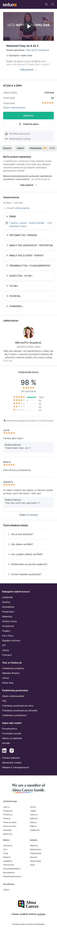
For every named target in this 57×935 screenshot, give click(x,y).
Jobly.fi (6, 890)
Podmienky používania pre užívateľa (19, 710)
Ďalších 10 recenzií (28, 515)
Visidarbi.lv (7, 861)
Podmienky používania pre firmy (17, 705)
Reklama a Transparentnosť (15, 767)
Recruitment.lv (9, 872)
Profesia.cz (7, 814)
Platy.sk (33, 826)
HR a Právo (8, 635)
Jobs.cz (6, 807)
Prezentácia (8, 611)
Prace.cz (6, 818)
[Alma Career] (28, 904)
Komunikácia (8, 607)
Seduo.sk (34, 818)
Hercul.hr (33, 857)
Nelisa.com (7, 834)
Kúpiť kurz (28, 115)
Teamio (33, 811)
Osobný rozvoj (9, 621)
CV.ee (5, 853)
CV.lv (5, 849)
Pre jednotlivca (9, 728)
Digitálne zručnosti (11, 640)
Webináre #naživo (11, 673)
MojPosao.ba (35, 849)
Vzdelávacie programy (13, 668)
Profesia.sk (7, 811)
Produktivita (8, 626)
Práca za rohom (9, 822)
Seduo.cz (34, 814)
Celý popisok (26, 69)
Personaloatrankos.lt (11, 869)
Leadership (7, 597)
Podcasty (7, 655)
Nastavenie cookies (11, 762)
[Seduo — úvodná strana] (10, 4)
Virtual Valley (35, 861)
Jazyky (5, 650)
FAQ (4, 701)
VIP (4, 645)
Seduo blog (7, 682)
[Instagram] (12, 751)
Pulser (32, 865)
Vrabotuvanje (35, 853)
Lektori (20, 148)
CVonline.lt (7, 845)
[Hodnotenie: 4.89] (48, 103)
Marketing (7, 616)
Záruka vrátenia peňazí (14, 107)
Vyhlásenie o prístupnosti (14, 715)
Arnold (33, 807)
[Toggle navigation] (46, 4)
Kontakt (6, 743)
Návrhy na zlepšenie (12, 738)
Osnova (7, 148)
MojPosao (34, 845)
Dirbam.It (6, 857)
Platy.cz (33, 822)
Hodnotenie (42, 148)
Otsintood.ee (8, 865)
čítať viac (7, 360)
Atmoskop (7, 830)
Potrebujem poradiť (11, 733)
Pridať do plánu (31, 124)
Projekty (6, 631)
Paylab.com (35, 830)
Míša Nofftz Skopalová (37, 50)
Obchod (6, 602)
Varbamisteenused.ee (12, 876)
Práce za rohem (9, 826)
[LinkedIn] (4, 751)
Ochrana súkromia (10, 757)
